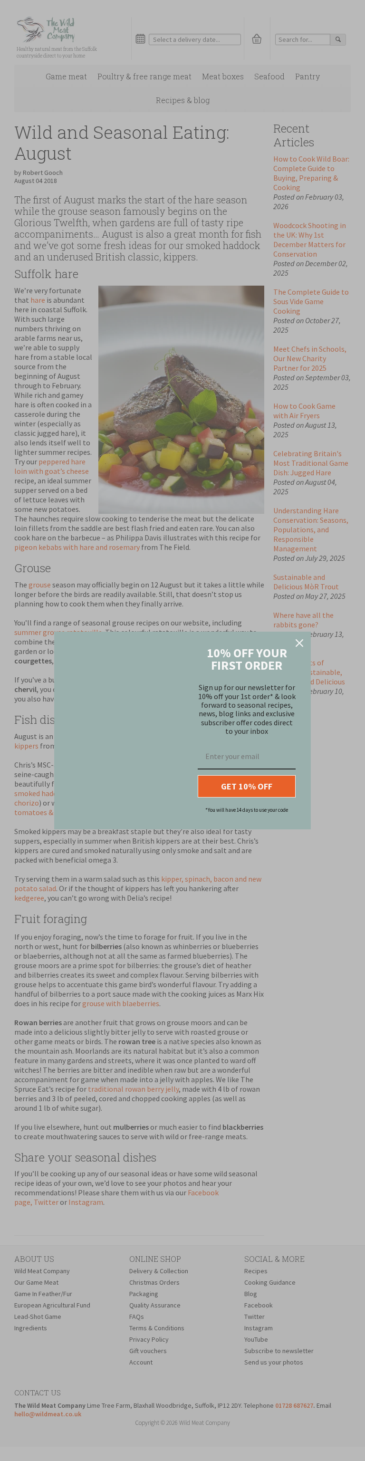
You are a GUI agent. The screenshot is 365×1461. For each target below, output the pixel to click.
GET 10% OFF (246, 786)
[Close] (299, 643)
